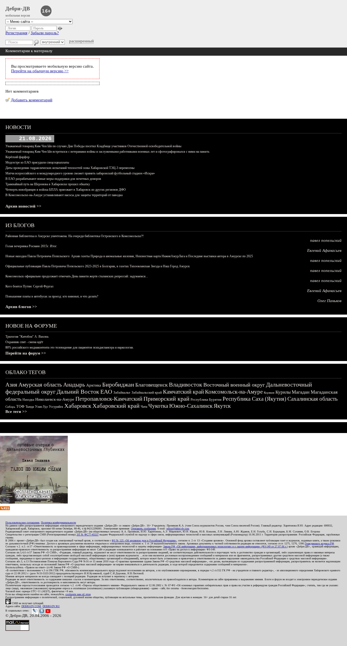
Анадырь (74, 384)
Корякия (269, 392)
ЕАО (106, 391)
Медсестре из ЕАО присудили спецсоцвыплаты (37, 162)
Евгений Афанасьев (324, 250)
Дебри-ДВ (17, 8)
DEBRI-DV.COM (31, 606)
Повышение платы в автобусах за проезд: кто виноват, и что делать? (51, 296)
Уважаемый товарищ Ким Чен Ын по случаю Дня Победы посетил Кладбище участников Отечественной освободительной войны (93, 146)
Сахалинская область (312, 399)
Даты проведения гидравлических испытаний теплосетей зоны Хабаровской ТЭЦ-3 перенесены (69, 168)
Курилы (283, 392)
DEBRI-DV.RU (51, 606)
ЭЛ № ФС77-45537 (87, 534)
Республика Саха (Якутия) (254, 399)
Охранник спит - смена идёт (24, 342)
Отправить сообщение (143, 528)
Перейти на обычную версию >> (40, 71)
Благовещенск (151, 385)
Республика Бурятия (206, 399)
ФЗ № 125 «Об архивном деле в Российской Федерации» (144, 540)
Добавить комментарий (31, 100)
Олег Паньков (329, 301)
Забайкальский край (146, 392)
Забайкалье (121, 392)
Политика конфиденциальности (58, 522)
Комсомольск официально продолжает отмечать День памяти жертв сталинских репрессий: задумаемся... (76, 276)
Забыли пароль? (45, 33)
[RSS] (5, 509)
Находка (28, 400)
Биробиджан (118, 384)
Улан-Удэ (41, 407)
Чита (144, 407)
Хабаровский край (116, 405)
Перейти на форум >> (25, 353)
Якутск (222, 406)
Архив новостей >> (23, 206)
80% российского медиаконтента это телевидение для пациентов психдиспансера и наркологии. (69, 347)
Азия (11, 384)
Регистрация (16, 33)
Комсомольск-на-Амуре (234, 391)
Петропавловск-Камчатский (108, 399)
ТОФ (20, 406)
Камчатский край (183, 391)
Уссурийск (56, 407)
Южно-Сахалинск (191, 406)
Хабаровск (77, 405)
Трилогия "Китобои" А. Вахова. (27, 336)
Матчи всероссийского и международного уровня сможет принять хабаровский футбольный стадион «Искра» (80, 173)
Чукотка (158, 406)
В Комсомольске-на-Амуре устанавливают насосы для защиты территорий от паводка (64, 195)
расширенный (81, 41)
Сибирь (10, 406)
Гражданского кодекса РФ (319, 543)
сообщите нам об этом (78, 594)
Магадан (301, 392)
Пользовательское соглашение (22, 522)
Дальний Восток (78, 391)
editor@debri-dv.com (177, 528)
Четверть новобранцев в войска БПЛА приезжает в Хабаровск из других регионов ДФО (65, 190)
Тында (29, 407)
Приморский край (166, 398)
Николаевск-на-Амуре (54, 399)
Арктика (93, 385)
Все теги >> (16, 411)
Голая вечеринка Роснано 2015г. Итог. (31, 246)
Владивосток (185, 384)
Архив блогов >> (21, 307)
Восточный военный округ (234, 385)
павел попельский (326, 240)
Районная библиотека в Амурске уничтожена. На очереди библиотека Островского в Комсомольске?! (74, 236)
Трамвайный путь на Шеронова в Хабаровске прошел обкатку (47, 184)
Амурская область (40, 384)
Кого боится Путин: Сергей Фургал (29, 286)
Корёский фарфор (17, 157)
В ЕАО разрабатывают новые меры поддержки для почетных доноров (53, 179)
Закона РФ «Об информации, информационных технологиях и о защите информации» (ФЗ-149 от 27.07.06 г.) (225, 546)
